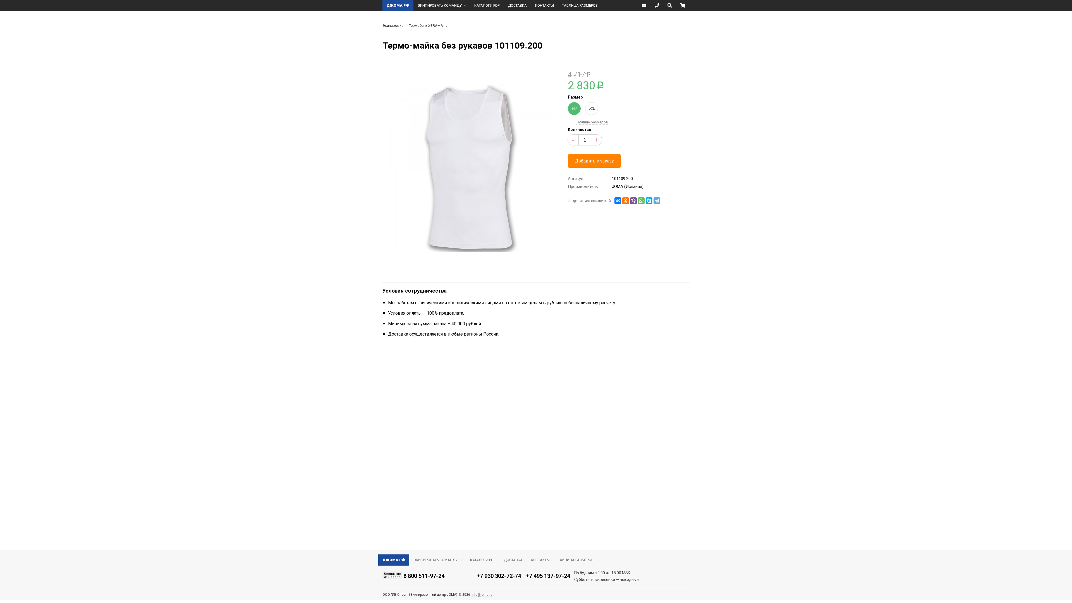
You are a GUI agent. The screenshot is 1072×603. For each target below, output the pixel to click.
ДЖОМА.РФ (398, 5)
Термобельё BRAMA (426, 25)
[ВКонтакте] (617, 200)
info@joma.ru (482, 595)
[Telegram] (657, 200)
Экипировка (392, 25)
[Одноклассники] (625, 200)
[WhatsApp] (641, 200)
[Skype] (649, 200)
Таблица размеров (592, 122)
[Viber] (633, 200)
